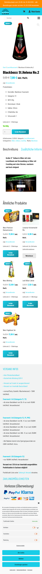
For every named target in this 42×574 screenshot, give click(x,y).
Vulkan (18, 141)
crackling (23, 141)
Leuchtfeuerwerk (12, 67)
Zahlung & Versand (25, 472)
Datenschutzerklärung (21, 570)
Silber (13, 141)
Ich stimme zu (21, 186)
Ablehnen (21, 559)
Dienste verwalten (20, 545)
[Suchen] (28, 18)
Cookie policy (13, 570)
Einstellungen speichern (21, 565)
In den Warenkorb (20, 132)
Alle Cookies (21, 553)
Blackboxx (34, 141)
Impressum (29, 570)
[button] (39, 503)
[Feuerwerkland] (5, 11)
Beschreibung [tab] (10, 149)
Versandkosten (10, 83)
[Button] (24, 11)
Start (4, 67)
